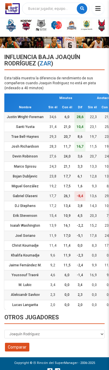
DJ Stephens (25, 206)
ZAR (45, 63)
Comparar (17, 347)
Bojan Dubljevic (25, 176)
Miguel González (25, 186)
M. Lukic (25, 285)
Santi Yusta (25, 127)
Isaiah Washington (25, 226)
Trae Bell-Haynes (25, 137)
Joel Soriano (25, 236)
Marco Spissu (25, 166)
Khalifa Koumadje (25, 255)
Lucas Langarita (25, 305)
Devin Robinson (25, 156)
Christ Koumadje (25, 245)
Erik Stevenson (25, 216)
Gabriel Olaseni (25, 196)
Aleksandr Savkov (25, 295)
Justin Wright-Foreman (25, 117)
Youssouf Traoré (25, 275)
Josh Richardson (25, 146)
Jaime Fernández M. (25, 265)
